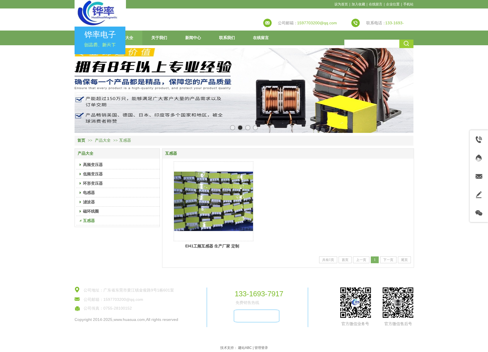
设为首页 (341, 4)
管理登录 (261, 348)
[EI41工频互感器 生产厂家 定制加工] (213, 201)
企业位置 (393, 4)
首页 (81, 140)
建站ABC (245, 348)
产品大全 (103, 140)
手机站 (408, 4)
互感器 (125, 140)
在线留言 (375, 4)
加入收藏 (358, 4)
